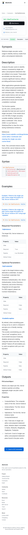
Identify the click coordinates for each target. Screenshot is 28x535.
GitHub (3, 489)
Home (3, 13)
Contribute (4, 493)
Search (4, 509)
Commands (10, 13)
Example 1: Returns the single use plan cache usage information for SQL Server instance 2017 (12, 197)
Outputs (6, 376)
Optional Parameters (11, 263)
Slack (3, 491)
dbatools (8, 3)
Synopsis (12, 39)
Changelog (5, 517)
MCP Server (5, 504)
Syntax (6, 161)
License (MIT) (5, 515)
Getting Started (6, 476)
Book (3, 500)
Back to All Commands (15, 449)
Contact (4, 519)
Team (3, 506)
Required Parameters (11, 226)
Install (3, 483)
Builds (3, 502)
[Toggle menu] (24, 2)
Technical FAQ (5, 478)
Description (20, 39)
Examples (7, 186)
